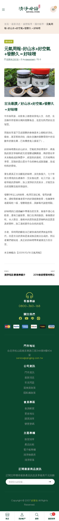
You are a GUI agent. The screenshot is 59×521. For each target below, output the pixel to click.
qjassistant (30, 59)
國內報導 (39, 23)
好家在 (34, 500)
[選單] (5, 9)
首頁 (6, 23)
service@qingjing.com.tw (29, 357)
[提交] (50, 482)
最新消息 (15, 23)
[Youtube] (26, 318)
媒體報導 (27, 23)
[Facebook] (20, 318)
